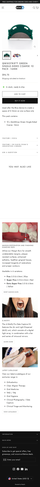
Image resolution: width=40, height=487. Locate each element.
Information (7, 434)
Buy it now (20, 101)
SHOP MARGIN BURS (11, 292)
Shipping (5, 78)
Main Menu (6, 440)
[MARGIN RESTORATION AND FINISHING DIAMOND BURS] (20, 232)
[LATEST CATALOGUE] (20, 357)
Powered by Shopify (20, 484)
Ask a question (9, 152)
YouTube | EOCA (9, 138)
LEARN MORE (8, 342)
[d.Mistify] (20, 307)
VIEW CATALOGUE (10, 412)
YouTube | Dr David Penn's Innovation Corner (15, 145)
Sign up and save (9, 447)
